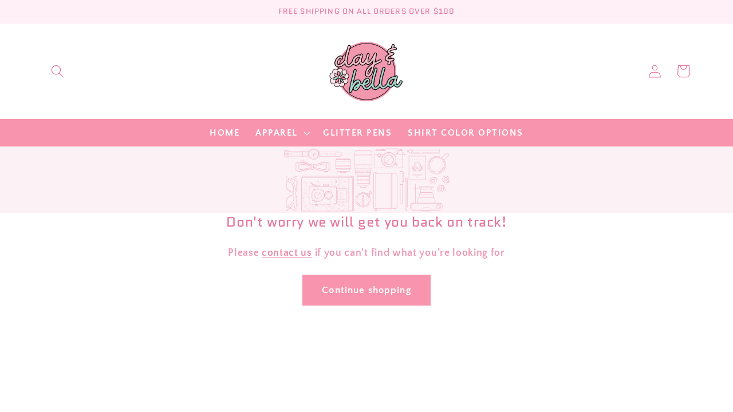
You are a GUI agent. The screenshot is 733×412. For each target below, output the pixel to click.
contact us (287, 253)
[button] (57, 71)
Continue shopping (366, 289)
